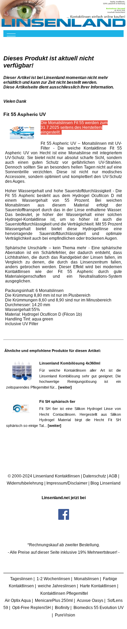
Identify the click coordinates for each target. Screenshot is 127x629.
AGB (113, 476)
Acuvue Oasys (90, 600)
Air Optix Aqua (18, 600)
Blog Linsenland (105, 483)
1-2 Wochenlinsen (53, 578)
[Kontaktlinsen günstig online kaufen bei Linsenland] (63, 13)
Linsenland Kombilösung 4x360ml (69, 363)
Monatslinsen (86, 578)
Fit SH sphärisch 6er (57, 401)
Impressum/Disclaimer (66, 483)
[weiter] (65, 387)
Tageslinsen (21, 578)
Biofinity (62, 607)
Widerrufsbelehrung (25, 483)
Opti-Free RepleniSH (31, 607)
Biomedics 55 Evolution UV (98, 607)
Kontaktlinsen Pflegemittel (64, 593)
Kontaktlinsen (67, 476)
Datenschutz (94, 476)
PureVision (65, 615)
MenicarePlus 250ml (54, 600)
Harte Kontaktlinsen (98, 586)
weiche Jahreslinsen (57, 586)
